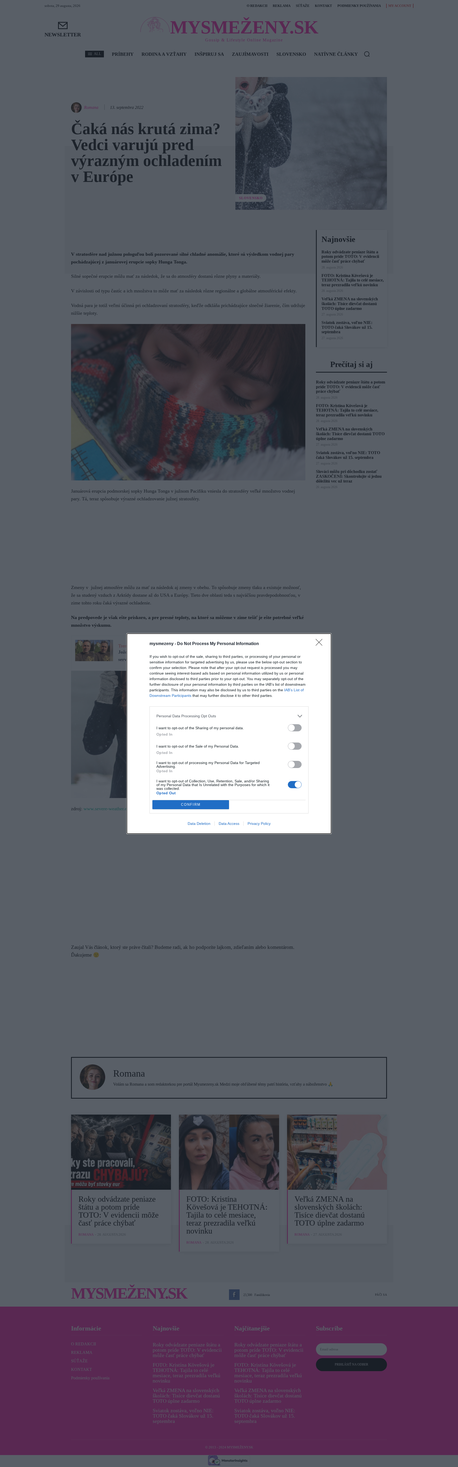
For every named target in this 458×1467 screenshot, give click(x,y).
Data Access (229, 823)
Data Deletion (199, 823)
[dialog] (229, 734)
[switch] (295, 727)
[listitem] (229, 716)
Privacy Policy (259, 823)
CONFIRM (191, 805)
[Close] (321, 644)
